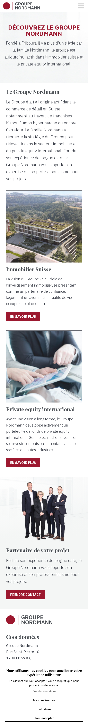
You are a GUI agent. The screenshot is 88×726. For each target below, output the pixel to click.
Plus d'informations (44, 691)
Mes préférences (44, 700)
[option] (44, 47)
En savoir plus (23, 316)
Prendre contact (25, 595)
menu (81, 6)
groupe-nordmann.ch (21, 6)
